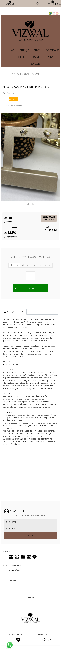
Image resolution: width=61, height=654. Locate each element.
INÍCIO (11, 74)
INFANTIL (18, 74)
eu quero (30, 535)
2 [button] (32, 204)
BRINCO (26, 74)
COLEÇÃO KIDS (36, 74)
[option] (30, 157)
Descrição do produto (16, 311)
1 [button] (28, 204)
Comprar (30, 288)
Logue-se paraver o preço (49, 218)
